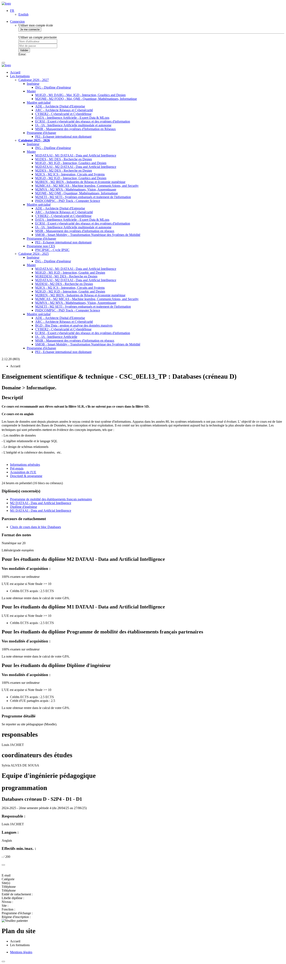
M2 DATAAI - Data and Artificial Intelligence (40, 503)
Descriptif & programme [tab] (26, 476)
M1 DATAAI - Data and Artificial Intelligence (40, 510)
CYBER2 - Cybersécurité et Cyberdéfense (63, 114)
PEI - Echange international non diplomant (63, 136)
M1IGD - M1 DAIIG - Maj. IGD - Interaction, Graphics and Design (80, 95)
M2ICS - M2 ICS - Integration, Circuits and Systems (70, 174)
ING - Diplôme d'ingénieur (53, 87)
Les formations (20, 76)
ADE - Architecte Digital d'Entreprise (60, 106)
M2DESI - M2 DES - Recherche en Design (64, 284)
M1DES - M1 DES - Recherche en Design (63, 159)
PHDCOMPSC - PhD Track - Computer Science (67, 201)
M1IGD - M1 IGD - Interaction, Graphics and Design (70, 163)
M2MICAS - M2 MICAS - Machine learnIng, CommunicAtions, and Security (87, 185)
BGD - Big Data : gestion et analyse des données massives (73, 325)
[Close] (3, 865)
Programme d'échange (41, 133)
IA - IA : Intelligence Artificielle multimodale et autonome (73, 125)
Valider (24, 50)
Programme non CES (41, 246)
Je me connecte (30, 29)
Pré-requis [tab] (16, 468)
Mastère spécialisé (39, 102)
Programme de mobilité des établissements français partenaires (51, 499)
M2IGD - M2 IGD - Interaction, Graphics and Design (70, 178)
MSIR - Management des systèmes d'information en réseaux (74, 231)
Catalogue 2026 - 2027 (33, 80)
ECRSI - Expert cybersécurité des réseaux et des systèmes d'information (82, 121)
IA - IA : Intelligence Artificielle (56, 337)
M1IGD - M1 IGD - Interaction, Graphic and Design (70, 272)
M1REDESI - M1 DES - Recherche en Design (66, 276)
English (23, 14)
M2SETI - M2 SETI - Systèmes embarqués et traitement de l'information (83, 197)
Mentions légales (21, 952)
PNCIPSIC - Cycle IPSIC (52, 250)
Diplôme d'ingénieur (23, 507)
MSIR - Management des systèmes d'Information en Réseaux (75, 129)
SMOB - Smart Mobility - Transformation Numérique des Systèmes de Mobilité (87, 235)
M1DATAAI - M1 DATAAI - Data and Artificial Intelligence (75, 155)
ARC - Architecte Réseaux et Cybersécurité (64, 110)
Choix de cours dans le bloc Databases (35, 527)
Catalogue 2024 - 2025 (33, 253)
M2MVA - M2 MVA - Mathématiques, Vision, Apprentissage (75, 189)
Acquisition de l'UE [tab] (23, 472)
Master (31, 91)
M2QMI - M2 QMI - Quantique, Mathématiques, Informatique (76, 193)
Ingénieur (33, 83)
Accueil (15, 72)
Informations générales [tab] (25, 464)
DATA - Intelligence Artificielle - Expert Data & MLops (72, 117)
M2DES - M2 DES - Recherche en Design (63, 170)
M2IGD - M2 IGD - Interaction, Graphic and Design (70, 291)
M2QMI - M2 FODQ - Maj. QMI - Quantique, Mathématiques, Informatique (86, 99)
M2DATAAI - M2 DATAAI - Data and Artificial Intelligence (75, 167)
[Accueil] (6, 3)
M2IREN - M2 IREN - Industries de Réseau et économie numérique (80, 182)
